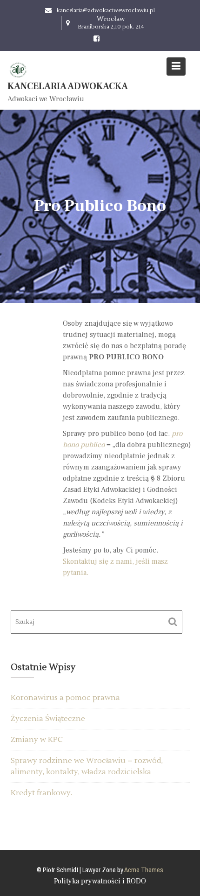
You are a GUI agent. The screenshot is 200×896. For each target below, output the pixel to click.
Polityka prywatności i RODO (100, 881)
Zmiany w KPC (37, 739)
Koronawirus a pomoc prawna (65, 697)
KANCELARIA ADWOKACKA (67, 86)
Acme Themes (143, 869)
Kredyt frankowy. (41, 793)
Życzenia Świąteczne (48, 718)
